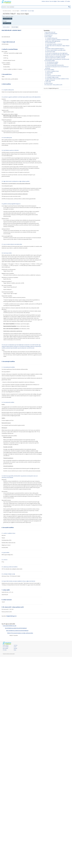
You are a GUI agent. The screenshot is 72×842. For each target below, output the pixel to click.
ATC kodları (67, 1)
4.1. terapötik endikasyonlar (51, 38)
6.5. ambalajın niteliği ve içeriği (51, 77)
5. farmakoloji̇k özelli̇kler (49, 60)
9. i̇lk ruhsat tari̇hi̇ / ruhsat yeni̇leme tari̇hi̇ (53, 84)
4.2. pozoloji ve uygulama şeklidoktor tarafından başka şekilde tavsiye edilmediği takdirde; (57, 40)
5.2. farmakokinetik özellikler (51, 63)
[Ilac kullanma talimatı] (6, 2)
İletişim (15, 649)
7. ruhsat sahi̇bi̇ (47, 81)
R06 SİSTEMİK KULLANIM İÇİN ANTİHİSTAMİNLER (16, 628)
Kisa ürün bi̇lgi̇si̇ (15, 27)
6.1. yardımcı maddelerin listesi (52, 71)
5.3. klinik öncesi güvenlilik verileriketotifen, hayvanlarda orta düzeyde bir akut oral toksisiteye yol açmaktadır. (56, 67)
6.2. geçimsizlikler (49, 72)
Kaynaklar (15, 648)
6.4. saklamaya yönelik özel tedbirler (53, 75)
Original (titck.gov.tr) (53, 88)
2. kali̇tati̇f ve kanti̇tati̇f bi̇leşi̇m (50, 33)
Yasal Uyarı (15, 645)
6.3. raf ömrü (48, 74)
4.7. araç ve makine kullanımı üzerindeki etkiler (55, 50)
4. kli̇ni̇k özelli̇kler (48, 36)
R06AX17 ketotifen (7, 23)
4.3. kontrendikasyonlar (50, 42)
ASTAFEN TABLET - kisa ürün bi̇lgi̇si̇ (27, 10)
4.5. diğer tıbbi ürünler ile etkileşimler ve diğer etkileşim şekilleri (57, 46)
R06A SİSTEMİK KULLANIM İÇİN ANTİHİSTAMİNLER (17, 630)
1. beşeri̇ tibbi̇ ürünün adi (49, 32)
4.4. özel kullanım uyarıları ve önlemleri (53, 44)
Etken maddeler (61, 1)
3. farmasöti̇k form (48, 35)
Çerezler (15, 646)
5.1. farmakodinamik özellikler (51, 62)
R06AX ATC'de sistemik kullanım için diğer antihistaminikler (20, 633)
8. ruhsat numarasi (48, 83)
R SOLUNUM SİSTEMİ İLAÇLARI (9, 625)
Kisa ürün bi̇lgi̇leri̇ (53, 1)
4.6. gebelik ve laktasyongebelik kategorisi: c (54, 48)
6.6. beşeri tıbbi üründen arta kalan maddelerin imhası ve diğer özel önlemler (57, 79)
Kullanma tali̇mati (6, 27)
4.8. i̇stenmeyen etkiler (50, 51)
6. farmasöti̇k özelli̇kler (49, 69)
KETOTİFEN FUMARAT (7, 18)
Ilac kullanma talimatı (7, 10)
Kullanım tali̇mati (45, 1)
